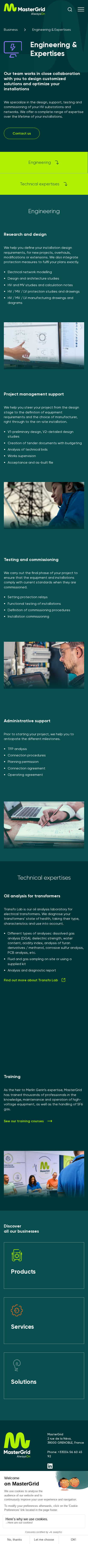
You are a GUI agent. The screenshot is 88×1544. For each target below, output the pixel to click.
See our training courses (24, 1121)
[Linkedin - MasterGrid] (65, 1466)
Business (11, 30)
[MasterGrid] (24, 14)
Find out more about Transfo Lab (31, 980)
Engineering (39, 162)
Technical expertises (39, 184)
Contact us (22, 133)
